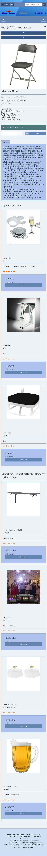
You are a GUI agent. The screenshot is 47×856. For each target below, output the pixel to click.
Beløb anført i (5, 4)
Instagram (29, 848)
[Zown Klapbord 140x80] (23, 504)
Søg (44, 4)
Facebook (19, 848)
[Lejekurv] (43, 20)
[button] (23, 33)
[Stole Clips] (23, 320)
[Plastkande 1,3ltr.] (23, 761)
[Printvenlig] (45, 26)
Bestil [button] (37, 133)
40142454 (16, 843)
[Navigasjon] (3, 20)
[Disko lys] (23, 592)
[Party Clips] (23, 232)
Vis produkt (23, 285)
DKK (12, 4)
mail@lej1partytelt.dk (34, 843)
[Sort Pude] (23, 407)
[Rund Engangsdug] (23, 679)
